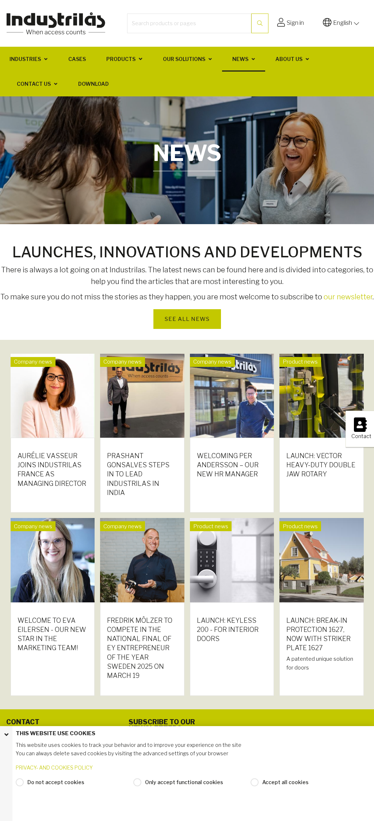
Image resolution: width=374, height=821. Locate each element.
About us (288, 59)
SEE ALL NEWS (187, 319)
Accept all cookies (285, 782)
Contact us (34, 84)
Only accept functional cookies (184, 782)
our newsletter (348, 296)
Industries (25, 59)
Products (121, 59)
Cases (77, 59)
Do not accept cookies (55, 782)
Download (93, 84)
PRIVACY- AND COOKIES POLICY (54, 767)
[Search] (259, 23)
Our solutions (184, 59)
